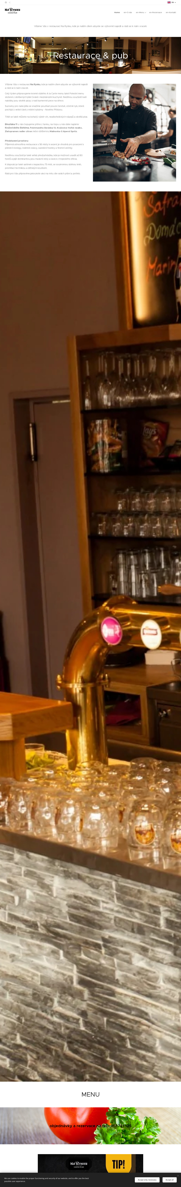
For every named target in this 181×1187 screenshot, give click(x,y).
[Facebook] (5, 2)
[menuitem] (118, 12)
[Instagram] (9, 2)
